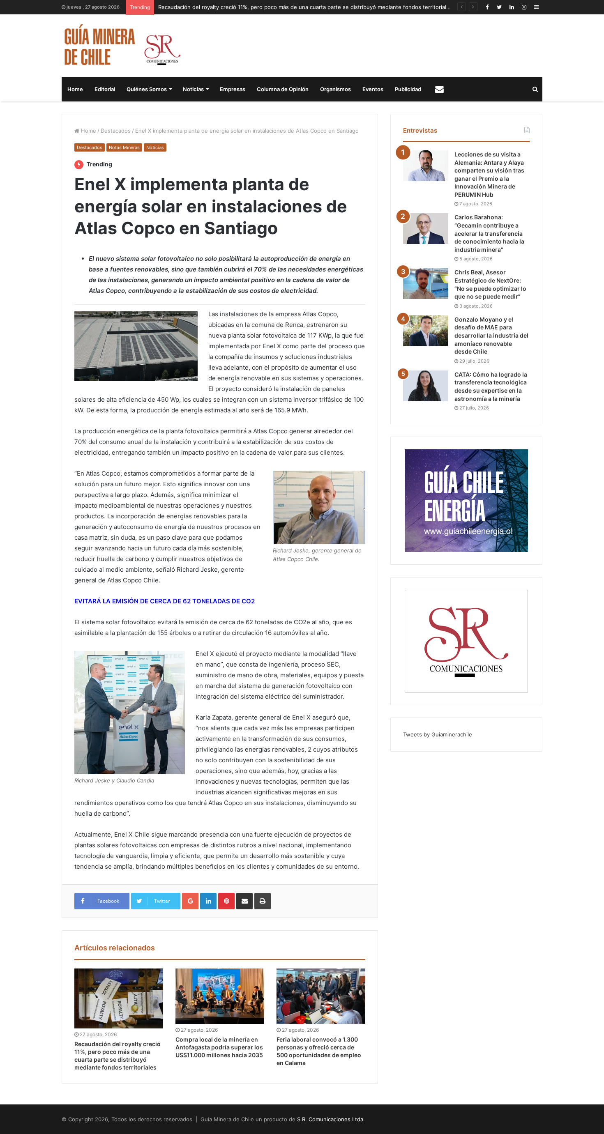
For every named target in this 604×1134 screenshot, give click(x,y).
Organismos (335, 89)
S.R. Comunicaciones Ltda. (331, 1119)
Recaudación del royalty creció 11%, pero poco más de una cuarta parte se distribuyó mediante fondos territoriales (305, 7)
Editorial (105, 89)
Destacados (116, 130)
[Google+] (190, 901)
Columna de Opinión (283, 89)
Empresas (232, 89)
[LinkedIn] (511, 7)
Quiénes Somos (147, 89)
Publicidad (408, 89)
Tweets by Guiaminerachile (437, 734)
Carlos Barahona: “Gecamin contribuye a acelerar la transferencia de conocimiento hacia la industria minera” (489, 233)
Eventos (372, 89)
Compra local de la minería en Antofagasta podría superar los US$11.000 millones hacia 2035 (219, 1047)
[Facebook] (487, 7)
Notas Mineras (124, 147)
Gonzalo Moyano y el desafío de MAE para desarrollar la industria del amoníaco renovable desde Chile (491, 335)
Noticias (193, 89)
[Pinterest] (226, 901)
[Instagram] (524, 7)
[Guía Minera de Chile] (121, 46)
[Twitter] (499, 7)
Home (75, 89)
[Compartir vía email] (244, 901)
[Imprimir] (262, 901)
